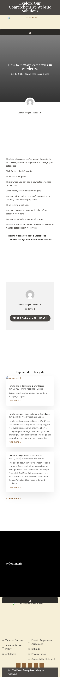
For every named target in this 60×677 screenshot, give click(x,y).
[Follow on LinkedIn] (30, 665)
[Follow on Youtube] (41, 665)
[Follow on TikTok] (36, 665)
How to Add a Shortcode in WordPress (26, 385)
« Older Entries (13, 498)
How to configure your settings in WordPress (29, 413)
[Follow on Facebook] (18, 665)
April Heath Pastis (34, 112)
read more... (15, 400)
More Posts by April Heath (30, 318)
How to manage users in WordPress (25, 455)
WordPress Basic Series (37, 74)
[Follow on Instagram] (24, 665)
